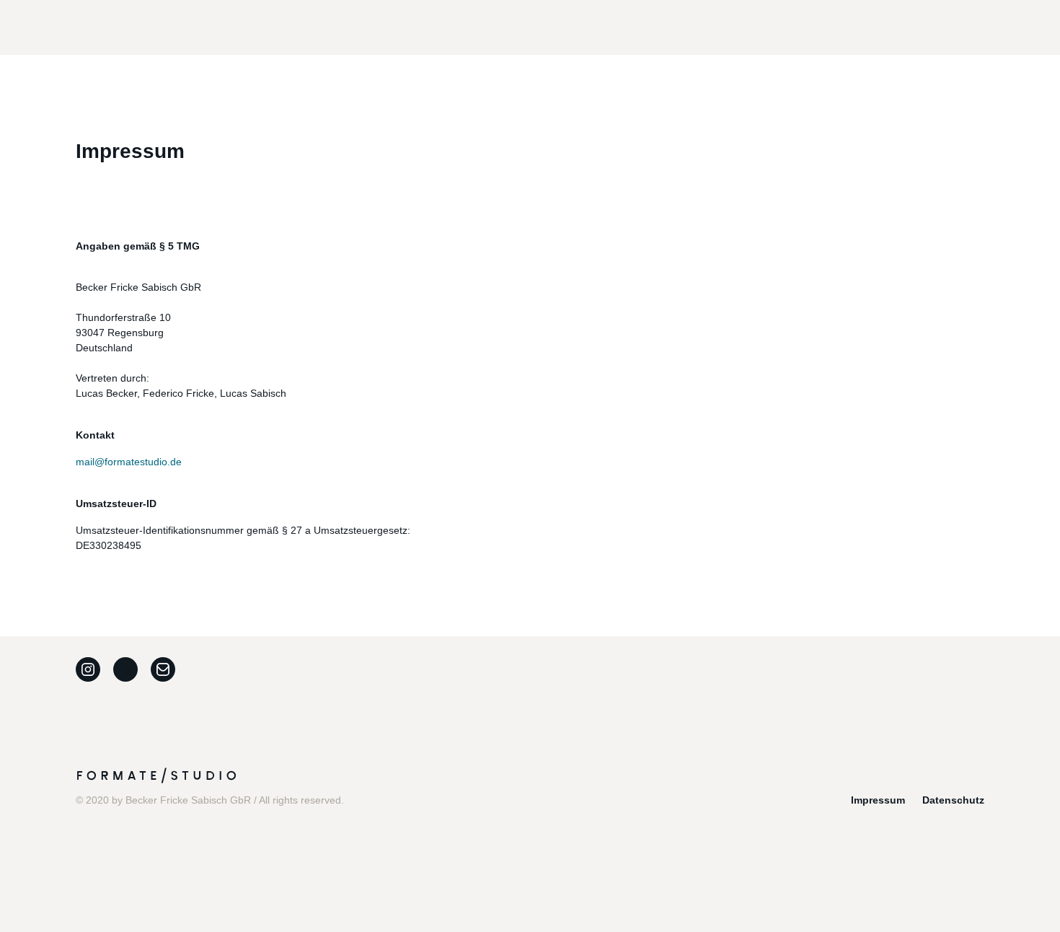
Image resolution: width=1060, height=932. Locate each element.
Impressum (878, 800)
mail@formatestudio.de (129, 461)
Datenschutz (953, 800)
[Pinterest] (125, 669)
